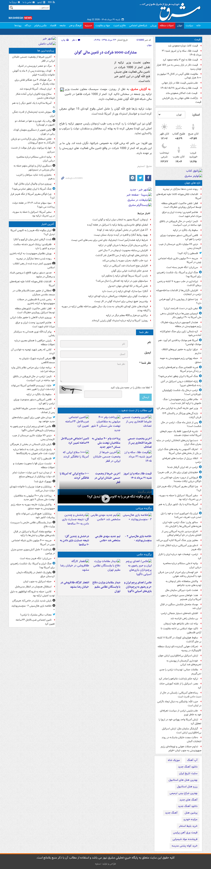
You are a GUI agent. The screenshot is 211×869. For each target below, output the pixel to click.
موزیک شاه (174, 760)
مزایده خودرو (190, 819)
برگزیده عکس (144, 554)
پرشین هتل (191, 813)
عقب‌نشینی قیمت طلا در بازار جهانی (180, 83)
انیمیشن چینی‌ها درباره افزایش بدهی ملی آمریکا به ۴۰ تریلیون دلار (180, 315)
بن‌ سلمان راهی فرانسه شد (184, 618)
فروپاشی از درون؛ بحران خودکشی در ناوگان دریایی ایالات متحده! (181, 479)
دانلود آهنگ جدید (187, 767)
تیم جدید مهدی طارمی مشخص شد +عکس (107, 538)
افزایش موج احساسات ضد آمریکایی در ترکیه (125, 266)
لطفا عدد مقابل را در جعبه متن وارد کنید (131, 388)
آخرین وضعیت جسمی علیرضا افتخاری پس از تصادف (140, 443)
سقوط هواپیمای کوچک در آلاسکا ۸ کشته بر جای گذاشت (179, 639)
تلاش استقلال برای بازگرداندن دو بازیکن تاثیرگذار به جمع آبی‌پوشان (33, 141)
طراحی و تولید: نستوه (105, 864)
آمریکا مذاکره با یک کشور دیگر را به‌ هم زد (180, 506)
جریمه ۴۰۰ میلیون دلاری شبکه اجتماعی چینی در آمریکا (179, 260)
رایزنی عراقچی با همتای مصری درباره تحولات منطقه (34, 342)
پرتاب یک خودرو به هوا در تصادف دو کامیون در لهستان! (35, 123)
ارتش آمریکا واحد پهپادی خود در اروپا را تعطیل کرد (180, 721)
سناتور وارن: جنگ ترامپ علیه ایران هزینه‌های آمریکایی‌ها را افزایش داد (182, 524)
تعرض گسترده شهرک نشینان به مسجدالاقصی (37, 360)
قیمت (197, 39)
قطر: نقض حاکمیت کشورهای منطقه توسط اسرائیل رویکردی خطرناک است (181, 205)
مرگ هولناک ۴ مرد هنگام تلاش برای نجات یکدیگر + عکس (35, 82)
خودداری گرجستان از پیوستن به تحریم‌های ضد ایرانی (183, 663)
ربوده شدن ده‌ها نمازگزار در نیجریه (180, 189)
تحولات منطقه (167, 25)
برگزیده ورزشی (144, 508)
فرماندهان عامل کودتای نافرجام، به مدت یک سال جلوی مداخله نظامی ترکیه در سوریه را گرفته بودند (106, 308)
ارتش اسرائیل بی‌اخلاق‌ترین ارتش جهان (178, 656)
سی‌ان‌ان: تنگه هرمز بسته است (182, 267)
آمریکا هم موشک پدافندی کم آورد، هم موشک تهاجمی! (179, 342)
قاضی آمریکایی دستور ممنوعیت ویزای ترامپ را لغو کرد (180, 237)
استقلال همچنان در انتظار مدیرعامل (33, 587)
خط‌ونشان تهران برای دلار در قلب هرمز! (178, 472)
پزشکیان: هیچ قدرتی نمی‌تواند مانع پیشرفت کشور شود (35, 516)
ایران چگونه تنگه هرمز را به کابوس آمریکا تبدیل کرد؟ (118, 496)
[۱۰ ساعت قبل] (74, 460)
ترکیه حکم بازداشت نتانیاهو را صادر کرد (178, 679)
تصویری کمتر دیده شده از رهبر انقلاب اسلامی (34, 265)
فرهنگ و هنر (75, 25)
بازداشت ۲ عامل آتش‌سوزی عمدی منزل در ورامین (33, 551)
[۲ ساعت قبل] (137, 425)
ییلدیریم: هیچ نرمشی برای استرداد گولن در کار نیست (121, 301)
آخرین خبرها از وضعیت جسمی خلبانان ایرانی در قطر (107, 478)
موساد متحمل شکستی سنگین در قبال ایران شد (180, 606)
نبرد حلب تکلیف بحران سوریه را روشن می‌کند (125, 260)
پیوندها (17, 25)
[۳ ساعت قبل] (105, 425)
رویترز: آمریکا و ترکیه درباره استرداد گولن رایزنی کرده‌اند (120, 320)
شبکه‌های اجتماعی (138, 25)
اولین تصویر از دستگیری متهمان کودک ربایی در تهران (34, 132)
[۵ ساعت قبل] (105, 569)
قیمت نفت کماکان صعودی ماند (182, 93)
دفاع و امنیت (119, 25)
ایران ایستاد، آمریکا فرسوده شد (36, 89)
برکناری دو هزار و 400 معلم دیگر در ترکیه (127, 315)
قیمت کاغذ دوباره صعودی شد (183, 46)
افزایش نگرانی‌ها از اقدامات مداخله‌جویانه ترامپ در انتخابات (178, 292)
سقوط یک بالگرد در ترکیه (185, 230)
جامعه (63, 25)
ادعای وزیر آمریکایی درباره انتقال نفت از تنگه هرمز (179, 547)
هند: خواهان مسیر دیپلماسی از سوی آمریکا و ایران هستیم (181, 597)
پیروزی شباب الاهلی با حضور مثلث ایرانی (31, 317)
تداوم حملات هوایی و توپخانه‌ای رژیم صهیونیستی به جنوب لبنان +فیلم (181, 748)
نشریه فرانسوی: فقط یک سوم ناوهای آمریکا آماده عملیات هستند (180, 433)
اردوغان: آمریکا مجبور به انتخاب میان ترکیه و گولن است (120, 220)
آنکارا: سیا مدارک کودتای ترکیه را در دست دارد (125, 291)
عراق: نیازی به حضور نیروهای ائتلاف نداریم (181, 351)
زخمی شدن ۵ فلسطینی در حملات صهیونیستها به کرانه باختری (36, 301)
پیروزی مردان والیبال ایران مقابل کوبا (33, 184)
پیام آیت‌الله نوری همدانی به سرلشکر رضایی (34, 334)
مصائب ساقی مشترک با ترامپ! (36, 615)
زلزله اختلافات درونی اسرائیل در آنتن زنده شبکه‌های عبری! (181, 383)
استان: (196, 114)
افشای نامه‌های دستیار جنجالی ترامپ (179, 613)
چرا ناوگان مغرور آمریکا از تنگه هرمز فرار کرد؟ (179, 488)
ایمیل (147, 353)
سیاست (189, 25)
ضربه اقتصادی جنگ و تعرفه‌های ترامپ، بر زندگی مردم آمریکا (179, 369)
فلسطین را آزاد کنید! (188, 253)
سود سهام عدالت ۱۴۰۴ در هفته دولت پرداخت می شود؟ (33, 205)
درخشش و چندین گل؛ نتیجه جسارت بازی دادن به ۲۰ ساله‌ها (74, 540)
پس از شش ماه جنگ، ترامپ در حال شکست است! (181, 424)
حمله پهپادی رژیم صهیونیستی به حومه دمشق (180, 360)
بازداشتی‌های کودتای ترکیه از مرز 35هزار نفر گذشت (121, 255)
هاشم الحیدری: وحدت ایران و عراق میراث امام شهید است (181, 214)
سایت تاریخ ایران (188, 773)
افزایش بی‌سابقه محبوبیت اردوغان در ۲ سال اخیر (123, 250)
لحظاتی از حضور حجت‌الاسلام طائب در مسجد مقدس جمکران (34, 292)
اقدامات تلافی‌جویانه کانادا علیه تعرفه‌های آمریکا (178, 196)
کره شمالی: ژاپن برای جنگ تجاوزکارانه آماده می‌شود (180, 333)
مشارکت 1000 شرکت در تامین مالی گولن (105, 52)
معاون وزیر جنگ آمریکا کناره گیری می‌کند (177, 540)
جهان (179, 25)
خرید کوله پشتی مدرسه (184, 846)
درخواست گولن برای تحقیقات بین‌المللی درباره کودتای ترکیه (118, 296)
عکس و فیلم (40, 25)
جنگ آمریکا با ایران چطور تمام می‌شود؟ (178, 376)
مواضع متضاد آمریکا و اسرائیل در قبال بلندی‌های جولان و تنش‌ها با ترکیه (34, 533)
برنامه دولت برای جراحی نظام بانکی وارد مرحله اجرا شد (33, 369)
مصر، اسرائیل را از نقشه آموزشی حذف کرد (180, 686)
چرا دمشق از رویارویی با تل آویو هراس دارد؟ (180, 301)
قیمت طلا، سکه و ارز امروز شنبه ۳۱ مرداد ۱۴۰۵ (181, 53)
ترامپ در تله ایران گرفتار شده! (182, 467)
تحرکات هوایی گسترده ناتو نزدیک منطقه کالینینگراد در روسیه (179, 648)
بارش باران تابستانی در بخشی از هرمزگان (31, 444)
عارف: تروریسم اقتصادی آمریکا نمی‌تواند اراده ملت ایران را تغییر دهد (33, 387)
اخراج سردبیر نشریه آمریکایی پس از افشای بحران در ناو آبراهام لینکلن (181, 533)
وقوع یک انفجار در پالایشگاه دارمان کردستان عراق (35, 574)
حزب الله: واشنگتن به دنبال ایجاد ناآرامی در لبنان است (179, 703)
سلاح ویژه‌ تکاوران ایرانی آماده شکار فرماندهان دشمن (35, 96)
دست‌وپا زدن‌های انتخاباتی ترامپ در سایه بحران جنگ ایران (178, 442)
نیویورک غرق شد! (43, 481)
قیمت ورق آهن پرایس (185, 832)
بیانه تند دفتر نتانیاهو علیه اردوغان (181, 624)
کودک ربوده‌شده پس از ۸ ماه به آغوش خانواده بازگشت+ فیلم (34, 73)
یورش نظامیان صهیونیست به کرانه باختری (31, 253)
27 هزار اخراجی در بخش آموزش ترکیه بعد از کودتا (122, 230)
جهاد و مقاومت (102, 25)
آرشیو (40, 2)
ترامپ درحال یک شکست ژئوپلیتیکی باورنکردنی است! (181, 392)
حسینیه (88, 25)
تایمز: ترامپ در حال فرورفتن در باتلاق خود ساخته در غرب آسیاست (180, 223)
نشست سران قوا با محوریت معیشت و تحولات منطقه (34, 465)
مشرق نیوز (171, 10)
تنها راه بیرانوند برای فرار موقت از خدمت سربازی (33, 150)
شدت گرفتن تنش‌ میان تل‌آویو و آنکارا (33, 239)
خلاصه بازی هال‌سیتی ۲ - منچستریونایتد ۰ (138, 538)
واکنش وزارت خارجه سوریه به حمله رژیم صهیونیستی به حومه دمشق (33, 506)
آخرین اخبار (47, 224)
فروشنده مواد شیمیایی (184, 839)
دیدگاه (28, 25)
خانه (198, 25)
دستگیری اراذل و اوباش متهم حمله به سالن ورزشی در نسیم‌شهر (34, 168)
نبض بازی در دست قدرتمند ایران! (181, 308)
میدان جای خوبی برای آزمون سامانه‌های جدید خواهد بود (33, 419)
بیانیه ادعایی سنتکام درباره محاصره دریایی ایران (182, 565)
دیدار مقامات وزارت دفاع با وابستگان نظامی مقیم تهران (106, 587)
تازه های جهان (192, 183)
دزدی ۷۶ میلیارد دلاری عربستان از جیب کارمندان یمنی (180, 246)
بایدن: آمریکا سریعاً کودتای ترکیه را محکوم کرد (124, 276)
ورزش (153, 25)
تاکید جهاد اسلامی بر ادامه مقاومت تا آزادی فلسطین (181, 630)
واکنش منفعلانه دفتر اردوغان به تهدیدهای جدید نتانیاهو (183, 583)
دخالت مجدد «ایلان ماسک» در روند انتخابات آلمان (181, 739)
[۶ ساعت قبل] (105, 523)
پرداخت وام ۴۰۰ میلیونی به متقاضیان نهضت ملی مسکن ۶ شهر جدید (106, 443)
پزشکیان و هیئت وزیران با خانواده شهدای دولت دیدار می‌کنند (32, 488)
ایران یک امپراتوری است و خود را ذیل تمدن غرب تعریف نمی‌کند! (181, 515)
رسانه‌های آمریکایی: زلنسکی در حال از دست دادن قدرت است (180, 695)
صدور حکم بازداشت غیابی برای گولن (129, 271)
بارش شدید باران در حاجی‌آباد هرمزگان (32, 601)
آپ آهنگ (192, 760)
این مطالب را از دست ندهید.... (135, 410)
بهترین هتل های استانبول (183, 780)
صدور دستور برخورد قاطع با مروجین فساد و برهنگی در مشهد (32, 275)
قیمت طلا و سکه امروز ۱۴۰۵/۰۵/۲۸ (179, 88)
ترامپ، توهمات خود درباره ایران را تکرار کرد (179, 556)
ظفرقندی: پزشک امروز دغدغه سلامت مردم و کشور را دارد (34, 246)
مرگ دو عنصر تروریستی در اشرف (35, 66)
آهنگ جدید (171, 813)
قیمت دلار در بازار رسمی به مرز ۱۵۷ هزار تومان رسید (179, 67)
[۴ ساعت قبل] (74, 425)
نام (149, 342)
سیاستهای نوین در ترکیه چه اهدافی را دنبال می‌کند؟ (122, 281)
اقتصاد (53, 25)
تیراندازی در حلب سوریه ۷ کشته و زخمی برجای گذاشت (179, 283)
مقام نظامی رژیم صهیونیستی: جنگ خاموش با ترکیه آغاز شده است (182, 401)
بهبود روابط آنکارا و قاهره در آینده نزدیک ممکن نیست (121, 235)
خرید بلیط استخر (188, 826)
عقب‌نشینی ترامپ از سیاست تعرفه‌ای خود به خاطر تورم (180, 713)
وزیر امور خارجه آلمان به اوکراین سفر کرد (177, 408)
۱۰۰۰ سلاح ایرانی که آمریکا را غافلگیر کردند (74, 475)
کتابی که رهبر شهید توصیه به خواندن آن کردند (33, 351)
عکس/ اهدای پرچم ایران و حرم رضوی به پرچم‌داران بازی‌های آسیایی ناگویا (138, 587)
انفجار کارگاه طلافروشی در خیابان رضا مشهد (74, 584)
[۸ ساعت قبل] (137, 460)
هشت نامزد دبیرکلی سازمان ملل (181, 590)
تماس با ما (27, 2)
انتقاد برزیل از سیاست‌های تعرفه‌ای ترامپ (181, 460)
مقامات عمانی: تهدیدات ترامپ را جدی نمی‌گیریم (180, 671)
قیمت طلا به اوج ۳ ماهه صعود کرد (180, 60)
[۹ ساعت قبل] (105, 460)
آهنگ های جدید (188, 800)
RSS (50, 2)
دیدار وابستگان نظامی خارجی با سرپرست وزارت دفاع (32, 524)
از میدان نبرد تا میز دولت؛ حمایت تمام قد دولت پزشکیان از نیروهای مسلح (34, 474)
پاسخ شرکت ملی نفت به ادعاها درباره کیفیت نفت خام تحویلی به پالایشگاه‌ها (34, 451)
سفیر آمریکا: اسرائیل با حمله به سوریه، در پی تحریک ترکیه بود (179, 497)
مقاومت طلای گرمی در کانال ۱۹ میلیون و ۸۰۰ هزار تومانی (179, 76)
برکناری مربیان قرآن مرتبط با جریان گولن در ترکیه (123, 245)
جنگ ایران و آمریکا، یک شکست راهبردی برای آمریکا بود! (179, 274)
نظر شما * (145, 363)
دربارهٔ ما (13, 2)
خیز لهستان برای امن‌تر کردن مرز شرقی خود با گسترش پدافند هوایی (179, 574)
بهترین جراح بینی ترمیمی (183, 793)
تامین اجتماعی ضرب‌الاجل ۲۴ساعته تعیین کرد (75, 440)
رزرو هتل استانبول (187, 786)
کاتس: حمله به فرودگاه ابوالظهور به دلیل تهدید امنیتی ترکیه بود (32, 593)
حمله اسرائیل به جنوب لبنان (37, 581)
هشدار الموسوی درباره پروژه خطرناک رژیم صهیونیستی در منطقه (181, 324)
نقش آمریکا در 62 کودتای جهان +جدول (128, 286)
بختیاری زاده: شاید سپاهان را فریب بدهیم (35, 177)
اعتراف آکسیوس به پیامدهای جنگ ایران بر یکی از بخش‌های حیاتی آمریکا (179, 451)
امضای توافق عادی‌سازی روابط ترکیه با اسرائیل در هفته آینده (117, 225)
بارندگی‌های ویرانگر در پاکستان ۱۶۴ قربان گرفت (181, 415)
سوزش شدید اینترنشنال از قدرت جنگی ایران (33, 114)
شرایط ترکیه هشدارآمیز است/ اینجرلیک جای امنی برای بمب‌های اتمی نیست (109, 240)
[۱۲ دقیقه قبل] (105, 499)
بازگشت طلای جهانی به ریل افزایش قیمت (181, 100)
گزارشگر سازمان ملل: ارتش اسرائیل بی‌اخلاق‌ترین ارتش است (181, 730)
